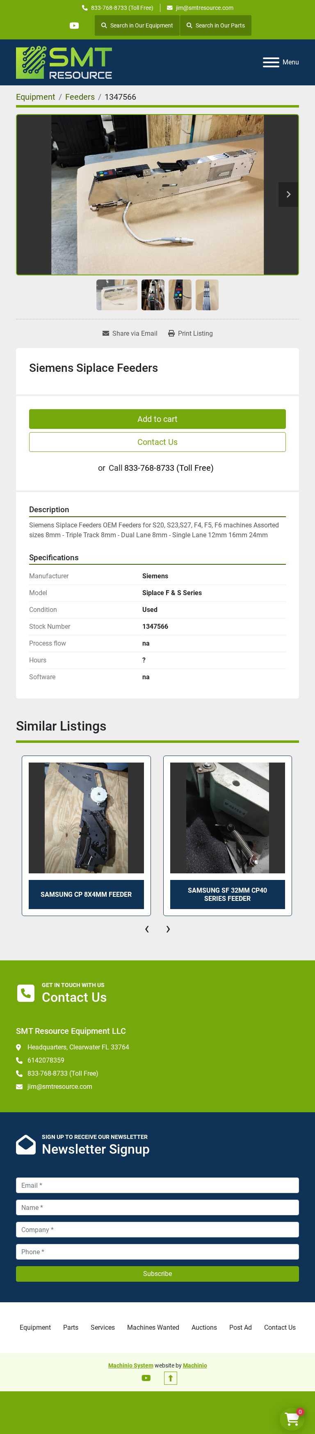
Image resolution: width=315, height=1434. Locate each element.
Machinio (195, 1365)
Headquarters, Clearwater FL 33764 (78, 1047)
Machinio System (130, 1365)
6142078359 (45, 1060)
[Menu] (271, 62)
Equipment (35, 1327)
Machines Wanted (153, 1327)
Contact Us (157, 442)
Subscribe (157, 1274)
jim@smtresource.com (204, 8)
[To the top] (170, 1378)
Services (103, 1327)
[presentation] (146, 928)
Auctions (204, 1327)
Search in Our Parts (220, 25)
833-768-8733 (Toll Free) (122, 8)
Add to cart (157, 419)
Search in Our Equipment (141, 25)
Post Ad (240, 1327)
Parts (70, 1327)
